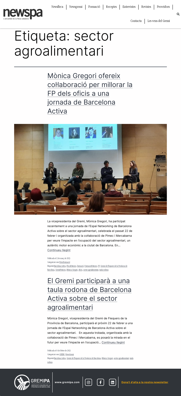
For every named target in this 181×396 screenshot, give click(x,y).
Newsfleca (57, 7)
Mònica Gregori (72, 270)
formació (80, 266)
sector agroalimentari (90, 270)
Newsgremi (75, 7)
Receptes (111, 7)
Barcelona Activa (60, 266)
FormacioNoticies (91, 266)
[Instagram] (88, 382)
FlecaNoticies (71, 266)
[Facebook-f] (100, 382)
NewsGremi (69, 355)
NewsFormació (64, 262)
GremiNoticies (60, 270)
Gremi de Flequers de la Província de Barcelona (84, 358)
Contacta (136, 21)
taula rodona (103, 270)
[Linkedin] (112, 382)
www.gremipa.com (67, 382)
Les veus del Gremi (159, 21)
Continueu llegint (58, 250)
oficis (80, 270)
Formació (94, 7)
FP (99, 266)
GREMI (61, 355)
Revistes (146, 7)
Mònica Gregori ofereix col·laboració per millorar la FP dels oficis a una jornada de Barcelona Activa (89, 93)
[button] (178, 14)
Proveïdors (163, 7)
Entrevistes (129, 7)
